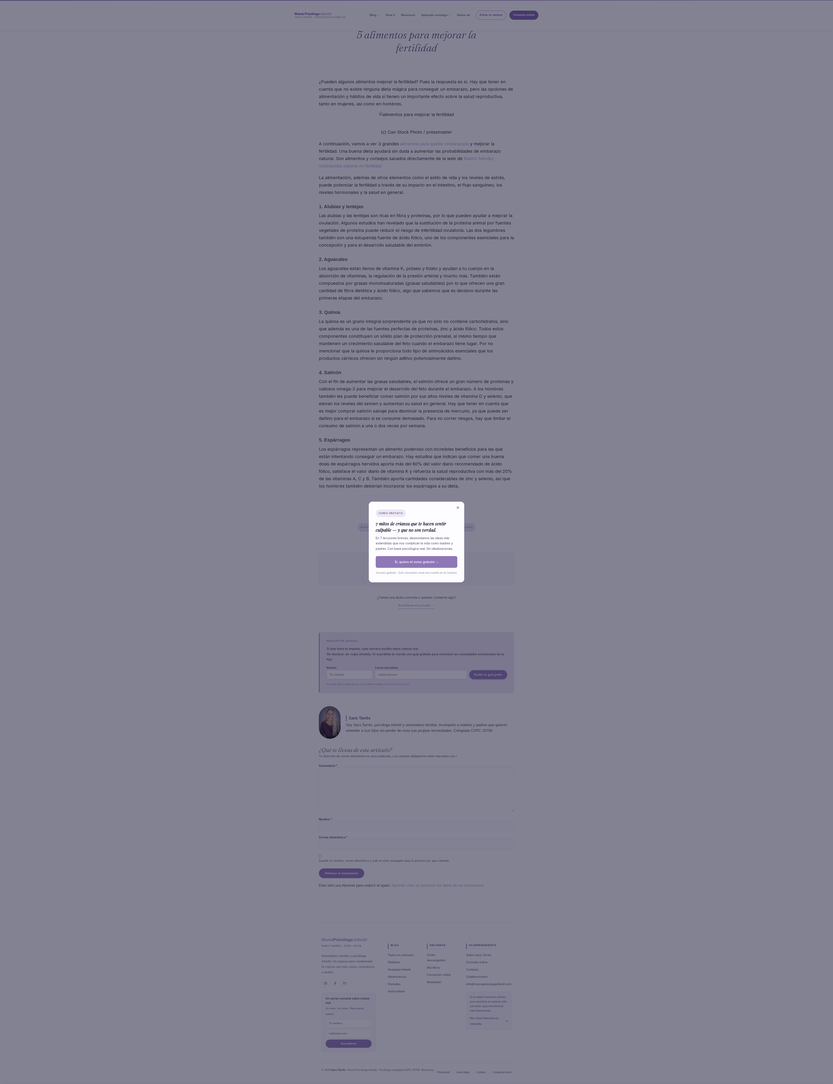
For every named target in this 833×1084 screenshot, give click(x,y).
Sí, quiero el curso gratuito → (417, 562)
